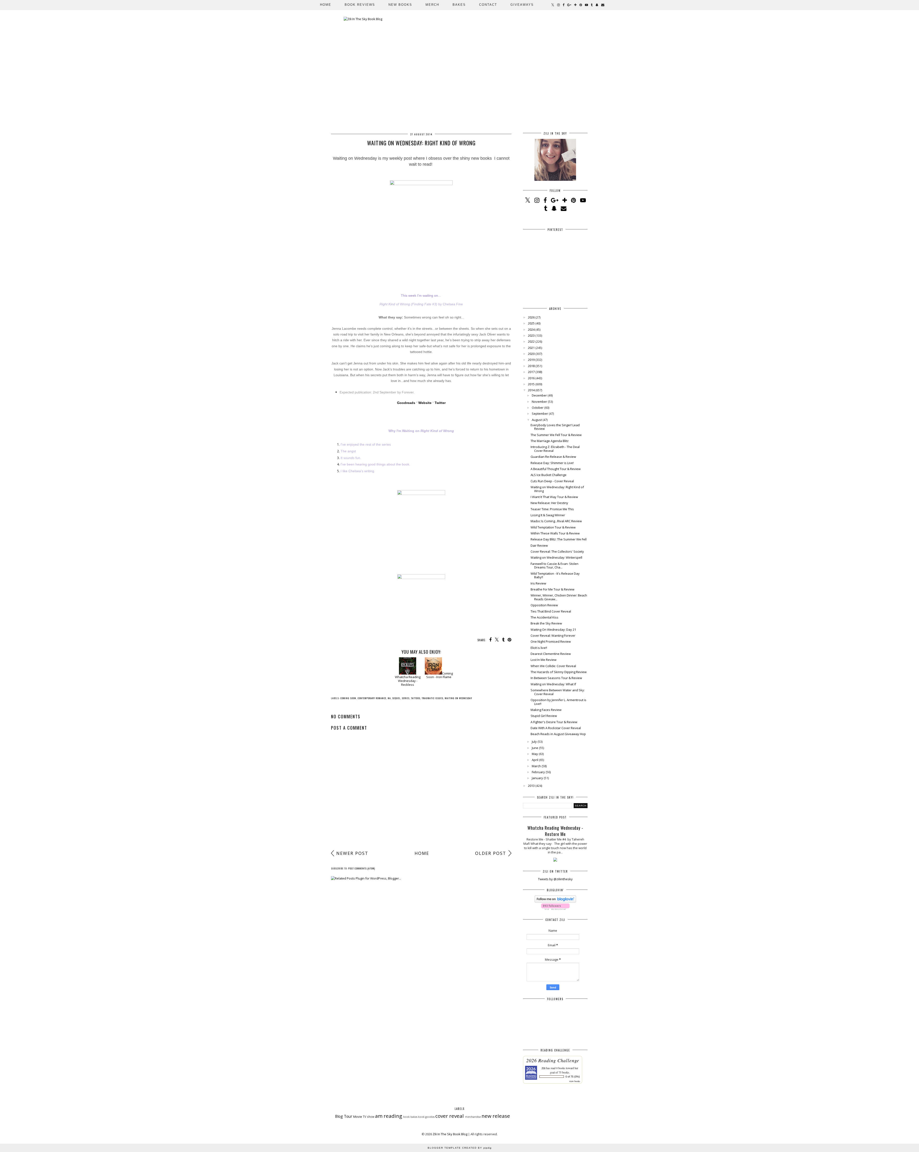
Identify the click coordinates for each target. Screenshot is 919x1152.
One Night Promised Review (551, 641)
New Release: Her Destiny (549, 503)
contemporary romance (372, 698)
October (538, 407)
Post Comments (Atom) (361, 868)
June (535, 748)
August (537, 420)
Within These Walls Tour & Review (555, 533)
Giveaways (522, 4)
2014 (531, 390)
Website (424, 403)
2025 (531, 323)
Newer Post (352, 853)
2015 (531, 384)
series (405, 698)
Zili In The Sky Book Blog (450, 1134)
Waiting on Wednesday (458, 698)
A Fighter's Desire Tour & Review (554, 722)
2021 (531, 348)
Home (325, 4)
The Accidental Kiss (544, 617)
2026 (531, 317)
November (539, 401)
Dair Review (539, 545)
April (535, 760)
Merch (432, 4)
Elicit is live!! (539, 648)
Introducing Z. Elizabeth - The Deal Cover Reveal (555, 449)
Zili (543, 1068)
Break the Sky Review (546, 623)
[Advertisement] (421, 810)
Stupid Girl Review (544, 716)
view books (574, 1081)
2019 (531, 360)
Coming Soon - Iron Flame (439, 675)
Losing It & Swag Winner (548, 515)
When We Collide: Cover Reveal (553, 666)
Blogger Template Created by (460, 1147)
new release (496, 1115)
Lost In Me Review (543, 660)
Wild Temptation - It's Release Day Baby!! (555, 575)
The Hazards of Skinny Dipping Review (559, 672)
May (535, 754)
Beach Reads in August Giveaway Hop (558, 734)
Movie (357, 1116)
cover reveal (449, 1115)
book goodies (426, 1116)
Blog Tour (343, 1116)
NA (389, 698)
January (537, 778)
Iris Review (538, 583)
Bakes (459, 4)
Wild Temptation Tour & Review (553, 527)
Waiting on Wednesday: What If (553, 684)
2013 (531, 785)
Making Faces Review (546, 710)
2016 (531, 378)
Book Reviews (360, 4)
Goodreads (406, 403)
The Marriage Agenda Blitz (550, 441)
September (540, 413)
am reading (388, 1115)
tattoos (415, 698)
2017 (531, 372)
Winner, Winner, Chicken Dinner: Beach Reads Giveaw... (559, 597)
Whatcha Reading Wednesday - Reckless (407, 681)
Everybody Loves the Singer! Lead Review (555, 427)
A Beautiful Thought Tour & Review (556, 469)
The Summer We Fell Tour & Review (556, 435)
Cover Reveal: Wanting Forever (553, 635)
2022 (531, 341)
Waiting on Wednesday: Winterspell (556, 557)
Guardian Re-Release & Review (553, 456)
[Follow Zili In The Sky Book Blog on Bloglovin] (555, 901)
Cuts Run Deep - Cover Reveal (552, 481)
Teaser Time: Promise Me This (552, 509)
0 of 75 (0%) (573, 1076)
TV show (368, 1116)
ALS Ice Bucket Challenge (548, 475)
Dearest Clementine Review (551, 654)
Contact (488, 4)
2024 (531, 329)
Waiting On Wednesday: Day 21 (553, 629)
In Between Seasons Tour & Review (556, 678)
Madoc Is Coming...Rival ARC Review (556, 521)
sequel (396, 698)
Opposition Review (544, 605)
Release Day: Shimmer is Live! (552, 463)
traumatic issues (432, 698)
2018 (531, 366)
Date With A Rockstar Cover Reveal (556, 728)
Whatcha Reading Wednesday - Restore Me (555, 831)
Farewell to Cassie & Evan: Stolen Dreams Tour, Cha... (554, 566)
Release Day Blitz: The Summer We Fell (559, 539)
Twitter (440, 403)
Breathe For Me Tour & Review (552, 589)
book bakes (410, 1116)
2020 (531, 354)
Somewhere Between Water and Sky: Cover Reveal (558, 692)
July (534, 741)
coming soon (348, 698)
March (536, 766)
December (539, 395)
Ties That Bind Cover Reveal (551, 611)
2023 (531, 335)
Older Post (490, 853)
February (538, 772)
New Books (400, 4)
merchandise (473, 1116)
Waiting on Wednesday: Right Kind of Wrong (557, 489)
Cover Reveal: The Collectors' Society (557, 551)
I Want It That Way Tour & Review (554, 497)
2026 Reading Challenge (552, 1060)
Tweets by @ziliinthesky (555, 879)
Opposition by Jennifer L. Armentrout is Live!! (558, 702)
